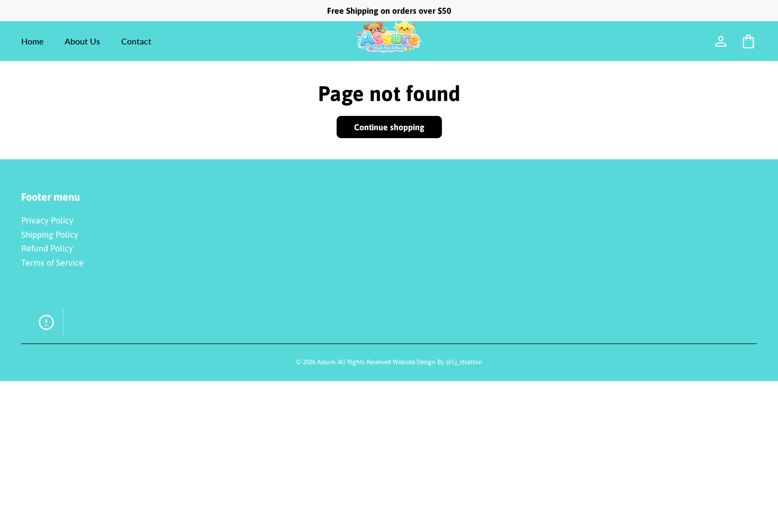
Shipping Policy (49, 234)
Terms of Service (52, 262)
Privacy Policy (47, 220)
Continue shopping (389, 127)
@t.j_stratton (464, 362)
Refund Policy (47, 248)
